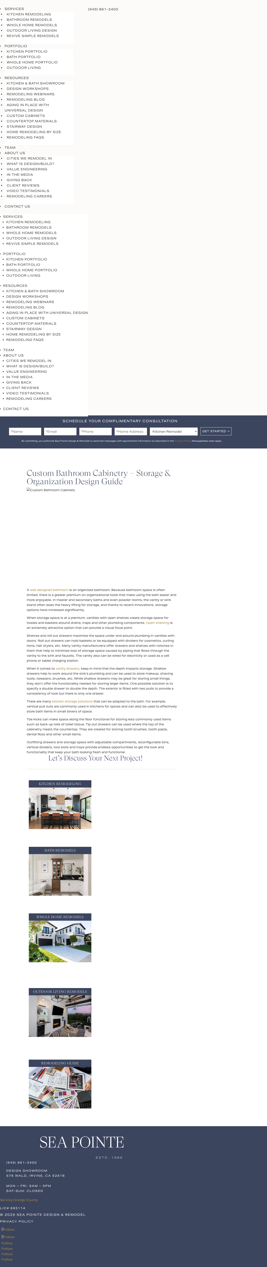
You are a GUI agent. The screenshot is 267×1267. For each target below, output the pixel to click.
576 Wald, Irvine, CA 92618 (35, 1176)
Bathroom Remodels (29, 20)
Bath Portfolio (24, 57)
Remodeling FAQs (25, 137)
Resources (15, 286)
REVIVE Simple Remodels (33, 36)
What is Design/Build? (30, 164)
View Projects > (60, 835)
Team (8, 350)
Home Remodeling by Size (34, 132)
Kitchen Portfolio (27, 51)
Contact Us (17, 206)
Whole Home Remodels (32, 25)
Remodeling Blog (26, 100)
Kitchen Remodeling (29, 14)
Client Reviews (23, 185)
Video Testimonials (28, 191)
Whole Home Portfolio (32, 62)
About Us (13, 355)
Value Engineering (27, 169)
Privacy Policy (182, 441)
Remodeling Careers (29, 196)
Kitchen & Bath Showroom (36, 83)
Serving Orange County (19, 1200)
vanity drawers (67, 668)
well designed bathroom (49, 590)
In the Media (20, 175)
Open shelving (157, 623)
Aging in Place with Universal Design (27, 107)
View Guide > (60, 1115)
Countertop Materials (32, 121)
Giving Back (19, 180)
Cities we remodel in (29, 158)
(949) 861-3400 (103, 9)
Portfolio (14, 254)
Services (13, 217)
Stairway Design (24, 127)
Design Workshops (28, 89)
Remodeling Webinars (31, 94)
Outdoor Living (24, 68)
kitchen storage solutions (72, 701)
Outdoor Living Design (32, 30)
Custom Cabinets (26, 116)
